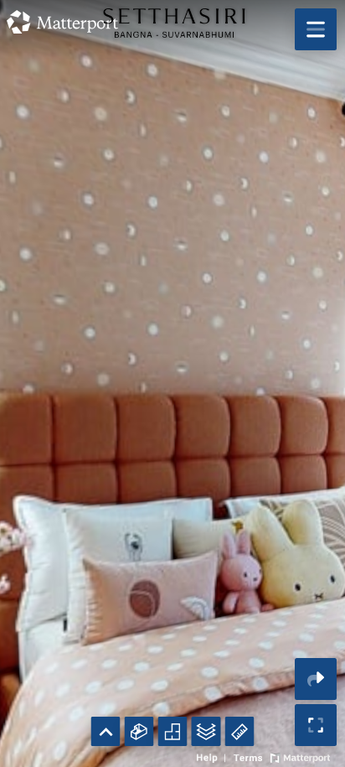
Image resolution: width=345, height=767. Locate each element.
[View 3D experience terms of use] (249, 756)
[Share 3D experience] (316, 679)
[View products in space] (316, 29)
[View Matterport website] (300, 756)
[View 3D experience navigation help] (213, 756)
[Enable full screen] (316, 725)
